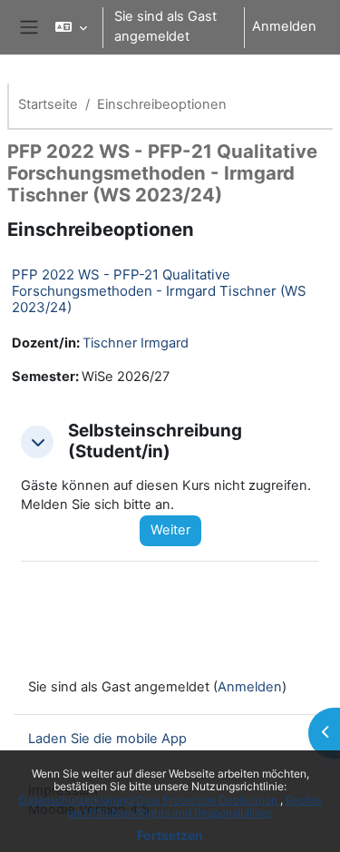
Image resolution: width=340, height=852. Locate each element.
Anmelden (284, 26)
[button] (71, 27)
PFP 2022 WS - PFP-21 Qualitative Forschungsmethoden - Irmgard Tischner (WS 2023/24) (159, 291)
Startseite (48, 104)
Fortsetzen (170, 835)
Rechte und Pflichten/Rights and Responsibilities (194, 806)
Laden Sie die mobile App (107, 738)
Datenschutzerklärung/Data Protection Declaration (149, 800)
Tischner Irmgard (136, 343)
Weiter (170, 530)
